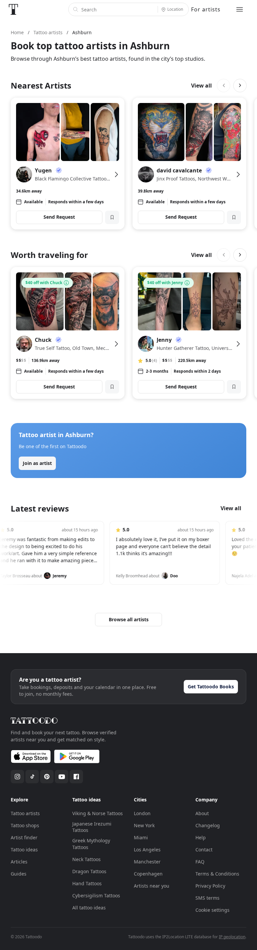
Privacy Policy (210, 886)
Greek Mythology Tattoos (91, 843)
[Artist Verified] (59, 170)
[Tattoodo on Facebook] (76, 776)
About (202, 813)
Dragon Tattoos (89, 871)
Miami (141, 837)
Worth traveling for (49, 254)
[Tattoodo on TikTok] (32, 776)
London (142, 813)
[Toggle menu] (239, 9)
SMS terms (207, 898)
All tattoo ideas (89, 907)
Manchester (147, 861)
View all (201, 85)
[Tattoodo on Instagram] (17, 776)
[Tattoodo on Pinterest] (47, 776)
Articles (19, 861)
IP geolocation (232, 937)
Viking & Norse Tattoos (97, 813)
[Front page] (13, 9)
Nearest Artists (41, 85)
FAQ (199, 861)
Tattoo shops (25, 825)
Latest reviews (40, 508)
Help (200, 837)
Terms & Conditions (217, 873)
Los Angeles (147, 849)
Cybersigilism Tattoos (96, 895)
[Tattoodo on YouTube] (61, 776)
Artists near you (151, 886)
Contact (203, 849)
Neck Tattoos (86, 859)
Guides (18, 873)
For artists (206, 9)
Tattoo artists (25, 813)
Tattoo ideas (24, 849)
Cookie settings (212, 910)
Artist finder (24, 837)
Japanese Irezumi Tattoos (91, 827)
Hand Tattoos (87, 883)
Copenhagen (148, 873)
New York (144, 825)
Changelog (207, 825)
